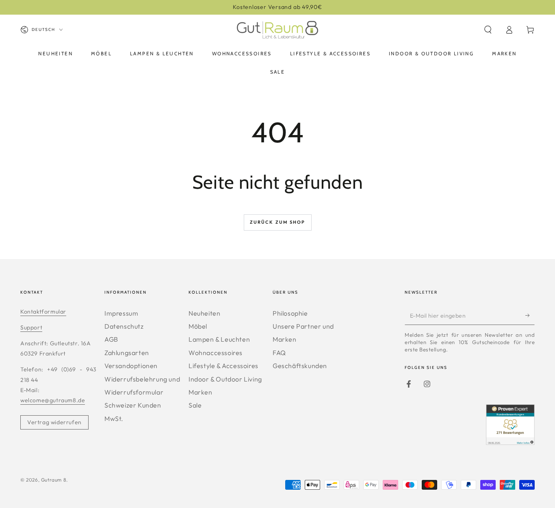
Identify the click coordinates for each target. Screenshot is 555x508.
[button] (488, 30)
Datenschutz (124, 326)
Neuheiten (204, 313)
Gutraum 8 (53, 480)
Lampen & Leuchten (219, 339)
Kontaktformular (43, 311)
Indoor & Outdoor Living (225, 379)
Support (31, 327)
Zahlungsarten (126, 353)
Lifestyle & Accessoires (223, 366)
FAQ (279, 353)
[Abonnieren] (530, 316)
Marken (200, 392)
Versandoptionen (131, 366)
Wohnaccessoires (216, 353)
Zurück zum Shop (278, 222)
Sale (195, 405)
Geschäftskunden (300, 366)
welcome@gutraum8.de (52, 400)
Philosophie (290, 313)
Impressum (121, 313)
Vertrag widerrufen (54, 422)
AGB (111, 339)
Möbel (198, 326)
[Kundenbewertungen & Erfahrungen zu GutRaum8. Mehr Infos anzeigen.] (510, 442)
